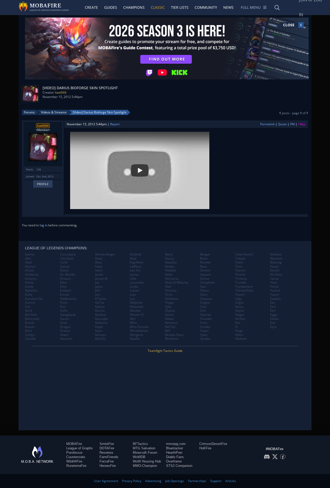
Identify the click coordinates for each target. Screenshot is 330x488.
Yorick (274, 287)
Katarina (101, 323)
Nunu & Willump (176, 282)
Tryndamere (244, 287)
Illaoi (98, 262)
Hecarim (66, 339)
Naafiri (135, 339)
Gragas (65, 327)
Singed (205, 303)
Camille (30, 339)
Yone (273, 282)
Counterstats (75, 457)
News (228, 7)
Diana (64, 270)
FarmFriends (109, 457)
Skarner (205, 315)
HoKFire (205, 448)
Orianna (171, 290)
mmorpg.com (176, 444)
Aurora (30, 303)
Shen (203, 295)
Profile (42, 184)
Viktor (239, 335)
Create (91, 7)
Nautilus (171, 262)
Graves (65, 331)
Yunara (275, 290)
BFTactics (140, 444)
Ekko (63, 282)
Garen (64, 319)
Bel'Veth (31, 315)
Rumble (205, 262)
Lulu (133, 295)
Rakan (169, 319)
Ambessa (31, 274)
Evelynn (65, 290)
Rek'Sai (170, 327)
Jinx (97, 295)
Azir (28, 307)
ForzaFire (107, 461)
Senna (204, 279)
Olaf (168, 287)
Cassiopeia (68, 254)
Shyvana (206, 299)
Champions (134, 7)
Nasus (169, 259)
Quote (282, 124)
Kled (133, 259)
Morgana (136, 335)
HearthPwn (174, 452)
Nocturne (171, 279)
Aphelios (31, 290)
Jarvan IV (101, 279)
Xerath (274, 270)
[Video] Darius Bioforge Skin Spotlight (99, 112)
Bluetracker (174, 448)
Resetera (106, 452)
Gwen (64, 335)
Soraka (205, 327)
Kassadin (101, 319)
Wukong (276, 262)
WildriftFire (74, 461)
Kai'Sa (99, 303)
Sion (203, 307)
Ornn (168, 295)
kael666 (61, 92)
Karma (100, 311)
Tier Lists (179, 7)
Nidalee (170, 270)
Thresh (240, 274)
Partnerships (197, 481)
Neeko (169, 266)
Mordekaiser (139, 331)
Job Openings (174, 481)
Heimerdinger (105, 254)
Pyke (168, 307)
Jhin (97, 290)
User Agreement (106, 481)
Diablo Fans (175, 457)
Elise (63, 287)
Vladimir (241, 339)
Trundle (240, 282)
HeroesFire (108, 466)
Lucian (134, 290)
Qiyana (170, 311)
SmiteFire (107, 444)
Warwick (276, 259)
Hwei (98, 259)
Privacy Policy (131, 481)
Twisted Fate (244, 290)
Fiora (63, 303)
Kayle (99, 327)
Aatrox (30, 254)
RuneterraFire (76, 466)
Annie (29, 287)
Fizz (62, 307)
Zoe (272, 323)
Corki (64, 262)
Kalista (100, 307)
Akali (28, 262)
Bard (28, 311)
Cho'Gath (66, 259)
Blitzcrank (32, 319)
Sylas (204, 335)
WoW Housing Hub (147, 461)
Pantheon (172, 299)
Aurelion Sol (33, 299)
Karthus (100, 315)
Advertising (153, 481)
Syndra (205, 339)
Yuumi (274, 295)
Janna (99, 274)
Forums (29, 112)
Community (206, 7)
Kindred (135, 254)
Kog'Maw (136, 262)
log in (43, 225)
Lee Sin (135, 270)
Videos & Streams (54, 112)
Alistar (29, 270)
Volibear (276, 254)
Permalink (267, 124)
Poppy (169, 303)
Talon (239, 262)
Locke (134, 287)
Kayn (98, 331)
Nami (169, 254)
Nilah (168, 274)
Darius (65, 266)
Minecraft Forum (145, 452)
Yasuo (274, 279)
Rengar (205, 254)
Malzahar (137, 307)
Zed (272, 307)
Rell (167, 331)
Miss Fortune (139, 327)
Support (215, 481)
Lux (132, 299)
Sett (203, 287)
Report (115, 124)
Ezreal (64, 295)
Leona (134, 274)
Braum (30, 327)
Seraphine (207, 282)
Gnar (63, 323)
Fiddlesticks (68, 299)
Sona (203, 323)
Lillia (133, 279)
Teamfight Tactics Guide (165, 351)
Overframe (174, 461)
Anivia (29, 282)
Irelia (98, 266)
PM (292, 124)
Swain (204, 331)
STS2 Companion (179, 466)
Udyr (238, 299)
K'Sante (100, 299)
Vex (237, 323)
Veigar (239, 315)
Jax (97, 282)
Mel (132, 319)
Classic (158, 7)
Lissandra (137, 282)
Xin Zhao (276, 274)
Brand (29, 323)
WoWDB (139, 457)
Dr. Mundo (67, 274)
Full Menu (251, 7)
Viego (239, 331)
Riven (204, 259)
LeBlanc (135, 266)
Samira (205, 270)
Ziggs (274, 315)
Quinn (169, 315)
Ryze (203, 266)
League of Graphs (79, 448)
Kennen (100, 335)
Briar (28, 331)
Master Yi (137, 315)
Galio (64, 311)
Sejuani (205, 274)
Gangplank (68, 315)
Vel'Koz (240, 319)
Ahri (28, 259)
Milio (133, 323)
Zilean (274, 319)
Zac (272, 303)
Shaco (204, 290)
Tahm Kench (244, 254)
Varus (239, 307)
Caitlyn (30, 335)
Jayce (99, 287)
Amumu (30, 279)
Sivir (203, 311)
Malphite (136, 303)
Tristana (241, 279)
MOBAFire (74, 444)
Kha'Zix (100, 339)
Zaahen (275, 299)
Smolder (206, 319)
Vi (236, 327)
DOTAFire (107, 448)
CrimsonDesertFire (213, 444)
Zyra (273, 327)
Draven (65, 279)
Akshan (30, 266)
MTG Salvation (144, 448)
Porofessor (74, 452)
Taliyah (240, 259)
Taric (238, 266)
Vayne (239, 311)
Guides (110, 7)
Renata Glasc (174, 335)
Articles (230, 481)
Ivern (98, 270)
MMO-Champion (145, 466)
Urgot (239, 303)
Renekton (171, 339)
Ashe (28, 295)
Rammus (171, 323)
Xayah (274, 266)
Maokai (135, 311)
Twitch (239, 295)
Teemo (240, 270)
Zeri (273, 311)
